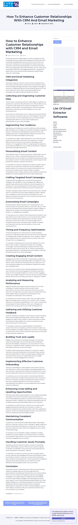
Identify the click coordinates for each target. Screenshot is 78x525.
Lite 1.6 (55, 124)
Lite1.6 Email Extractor (59, 129)
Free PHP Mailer (68, 4)
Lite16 (54, 126)
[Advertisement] (64, 56)
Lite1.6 (55, 122)
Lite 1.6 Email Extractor (59, 131)
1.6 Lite (55, 137)
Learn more (60, 515)
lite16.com (56, 104)
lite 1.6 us (55, 142)
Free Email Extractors (37, 4)
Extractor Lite (57, 140)
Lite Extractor (57, 133)
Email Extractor (57, 135)
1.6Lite (55, 138)
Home (29, 24)
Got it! (63, 518)
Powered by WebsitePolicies (58, 520)
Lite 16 (55, 127)
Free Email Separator (54, 4)
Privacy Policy (57, 147)
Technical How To (18, 493)
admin (36, 24)
